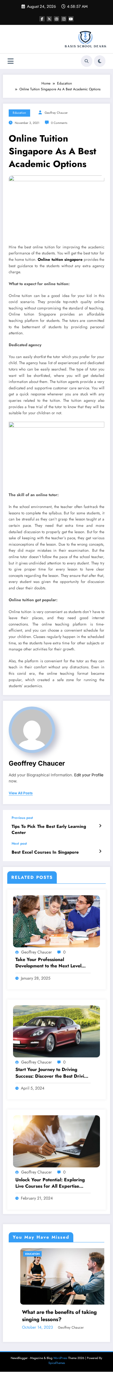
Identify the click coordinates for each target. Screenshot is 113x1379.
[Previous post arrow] (100, 825)
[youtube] (71, 18)
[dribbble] (56, 18)
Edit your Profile (88, 775)
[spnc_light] (99, 61)
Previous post (22, 818)
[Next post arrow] (100, 851)
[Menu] (10, 61)
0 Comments (59, 123)
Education (19, 113)
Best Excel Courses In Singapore (45, 852)
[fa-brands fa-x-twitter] (49, 18)
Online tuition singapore (60, 259)
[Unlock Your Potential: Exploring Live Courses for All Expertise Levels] (56, 1141)
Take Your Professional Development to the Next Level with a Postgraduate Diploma (48, 962)
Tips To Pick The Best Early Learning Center (49, 830)
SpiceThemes (56, 1363)
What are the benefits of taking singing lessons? (47, 1316)
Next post (19, 843)
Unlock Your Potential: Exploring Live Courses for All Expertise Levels (50, 1183)
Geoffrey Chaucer (56, 113)
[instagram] (63, 18)
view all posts (21, 793)
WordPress (60, 1358)
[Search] (86, 61)
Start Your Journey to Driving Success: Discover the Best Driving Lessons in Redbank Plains (52, 1072)
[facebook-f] (42, 18)
